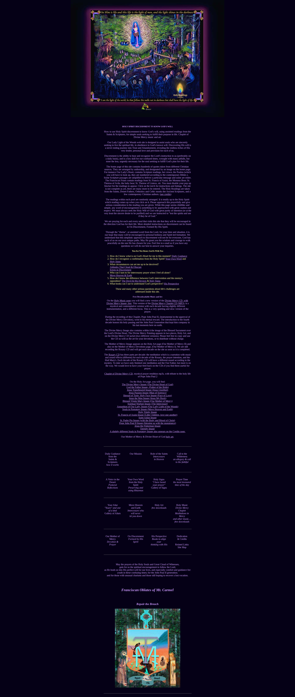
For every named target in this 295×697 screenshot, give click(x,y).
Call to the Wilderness (182, 457)
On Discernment (136, 539)
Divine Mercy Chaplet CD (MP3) (167, 303)
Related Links (182, 544)
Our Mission (136, 453)
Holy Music (182, 513)
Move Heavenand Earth (136, 510)
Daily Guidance (179, 256)
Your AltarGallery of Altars (112, 509)
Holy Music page (122, 300)
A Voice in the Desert (113, 483)
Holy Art (159, 506)
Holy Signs (115, 261)
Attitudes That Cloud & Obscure (126, 267)
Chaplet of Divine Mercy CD (118, 373)
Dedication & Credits (182, 537)
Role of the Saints (159, 456)
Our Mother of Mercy (113, 540)
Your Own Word (173, 258)
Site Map (182, 547)
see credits (166, 194)
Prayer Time (182, 482)
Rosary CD (114, 354)
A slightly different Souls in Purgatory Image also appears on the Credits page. (147, 431)
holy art (169, 436)
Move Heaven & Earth (121, 275)
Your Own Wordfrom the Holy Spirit (136, 485)
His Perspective (171, 283)
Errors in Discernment (120, 270)
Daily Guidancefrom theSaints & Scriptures (112, 459)
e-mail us (167, 243)
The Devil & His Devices (134, 281)
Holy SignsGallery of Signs (159, 483)
